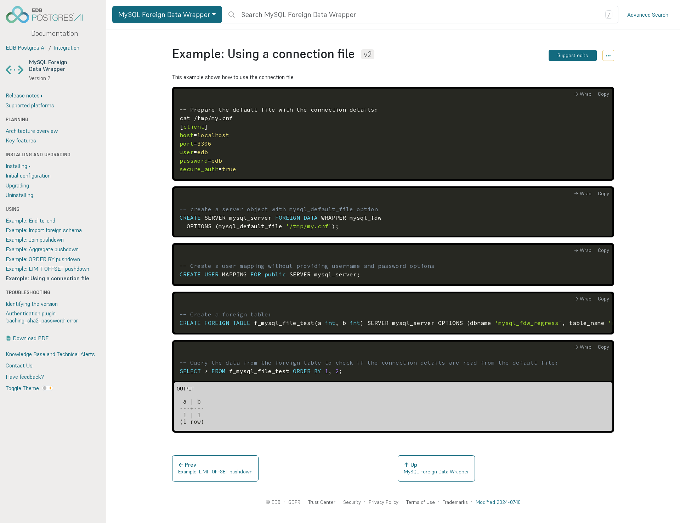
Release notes (23, 95)
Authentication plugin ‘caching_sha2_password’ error (42, 317)
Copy (603, 94)
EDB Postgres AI (26, 47)
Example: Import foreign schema (44, 230)
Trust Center (321, 502)
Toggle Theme (22, 388)
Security (352, 502)
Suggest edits (572, 55)
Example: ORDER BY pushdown (43, 259)
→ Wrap (582, 94)
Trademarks (455, 502)
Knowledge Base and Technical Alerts (50, 354)
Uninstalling (19, 194)
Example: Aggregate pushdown (42, 249)
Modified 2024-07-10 (498, 502)
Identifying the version (32, 303)
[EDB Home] (48, 14)
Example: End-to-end (30, 220)
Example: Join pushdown (35, 239)
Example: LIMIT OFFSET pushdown (47, 268)
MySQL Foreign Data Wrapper (48, 65)
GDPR (294, 502)
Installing (16, 165)
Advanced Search (647, 14)
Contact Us (19, 365)
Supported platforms (30, 105)
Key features (21, 140)
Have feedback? (25, 376)
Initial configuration (28, 175)
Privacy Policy (383, 502)
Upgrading (17, 185)
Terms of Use (420, 502)
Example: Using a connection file (47, 278)
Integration (66, 47)
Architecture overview (32, 130)
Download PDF (31, 338)
